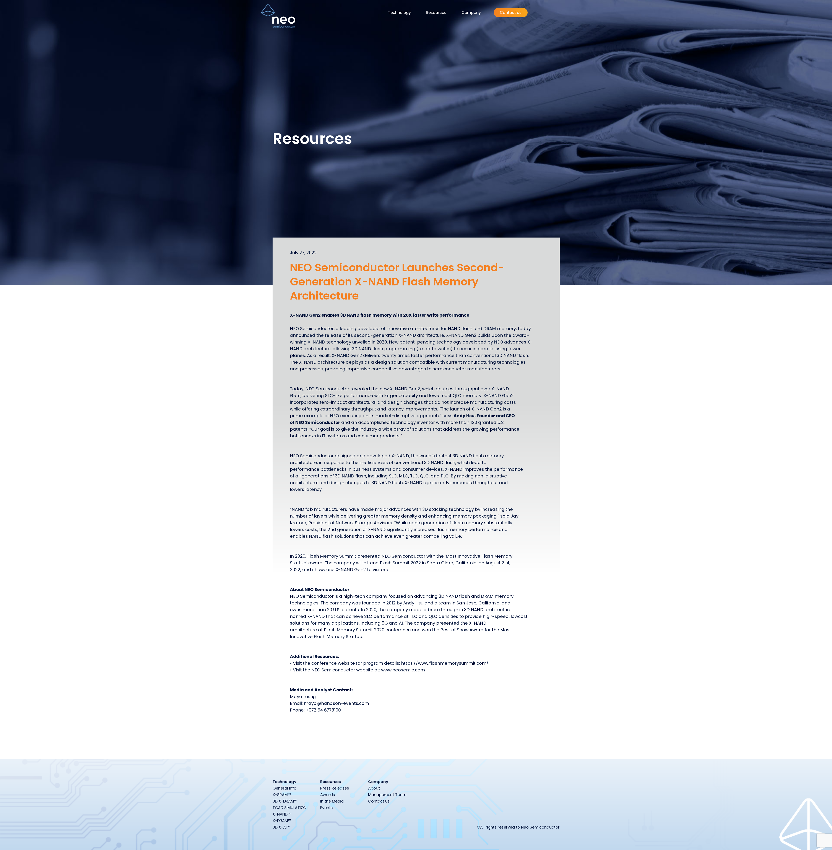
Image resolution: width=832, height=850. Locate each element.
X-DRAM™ (282, 820)
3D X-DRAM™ (285, 801)
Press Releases (334, 788)
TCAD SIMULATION (289, 807)
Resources (436, 12)
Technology (399, 12)
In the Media (332, 801)
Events (326, 807)
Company (471, 12)
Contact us (511, 12)
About (374, 788)
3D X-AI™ (281, 827)
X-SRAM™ (282, 794)
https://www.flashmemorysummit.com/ (445, 663)
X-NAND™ (282, 814)
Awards (327, 794)
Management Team (387, 794)
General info (284, 788)
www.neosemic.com (403, 670)
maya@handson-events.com (336, 703)
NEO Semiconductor (312, 329)
